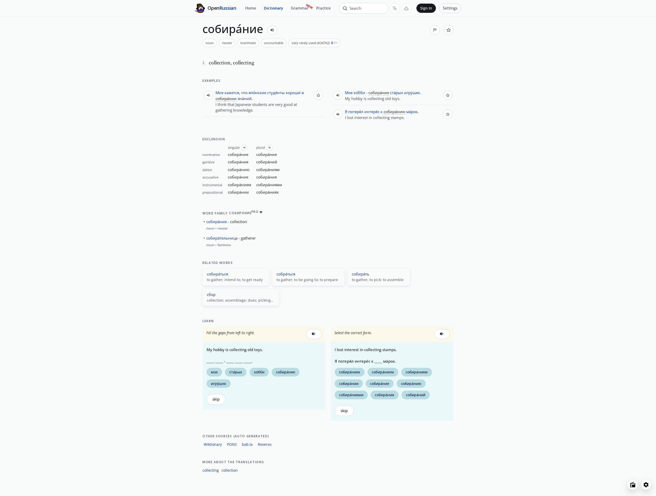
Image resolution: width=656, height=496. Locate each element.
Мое (349, 92)
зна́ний (245, 98)
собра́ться (285, 273)
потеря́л (355, 111)
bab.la (247, 444)
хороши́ (293, 92)
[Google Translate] (394, 8)
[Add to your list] (449, 30)
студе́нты (276, 92)
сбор (211, 294)
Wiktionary (213, 444)
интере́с (372, 111)
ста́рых (396, 92)
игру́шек (412, 92)
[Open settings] (646, 485)
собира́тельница (222, 238)
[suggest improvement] (435, 30)
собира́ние (216, 221)
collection (229, 470)
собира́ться (217, 273)
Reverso (264, 444)
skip (216, 399)
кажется (231, 92)
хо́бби (359, 92)
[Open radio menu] (633, 485)
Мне (219, 92)
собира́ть (360, 273)
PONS (232, 444)
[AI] (406, 8)
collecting (210, 470)
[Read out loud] (272, 30)
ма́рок (412, 111)
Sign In (426, 8)
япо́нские (257, 92)
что (244, 92)
